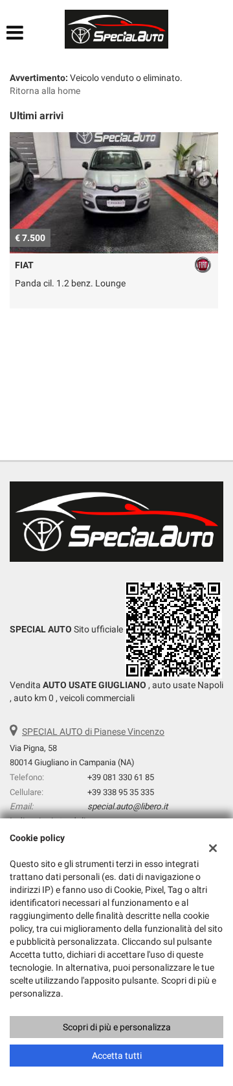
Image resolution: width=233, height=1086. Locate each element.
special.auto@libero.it (127, 806)
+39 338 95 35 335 (120, 792)
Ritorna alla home (45, 91)
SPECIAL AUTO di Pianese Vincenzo (93, 731)
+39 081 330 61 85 (120, 777)
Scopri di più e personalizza (117, 1027)
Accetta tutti (117, 1055)
